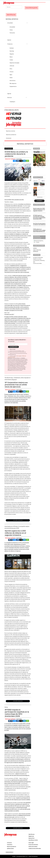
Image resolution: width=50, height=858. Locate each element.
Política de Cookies (33, 846)
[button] (17, 23)
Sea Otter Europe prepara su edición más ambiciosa (39, 224)
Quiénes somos (10, 848)
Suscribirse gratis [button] (31, 8)
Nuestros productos (11, 134)
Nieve (11, 57)
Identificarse (31, 834)
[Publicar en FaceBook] (17, 161)
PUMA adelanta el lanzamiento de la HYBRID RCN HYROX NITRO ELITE (39, 230)
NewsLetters (31, 838)
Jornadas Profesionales (38, 257)
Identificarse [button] (11, 15)
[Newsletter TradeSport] (38, 187)
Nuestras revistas (10, 131)
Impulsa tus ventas (37, 259)
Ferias (11, 30)
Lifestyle (12, 65)
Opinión (9, 40)
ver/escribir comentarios (18, 520)
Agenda (9, 93)
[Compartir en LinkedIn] (24, 161)
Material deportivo (12, 19)
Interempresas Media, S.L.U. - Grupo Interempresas (27, 856)
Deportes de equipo (14, 62)
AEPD (23, 369)
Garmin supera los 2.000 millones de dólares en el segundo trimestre (39, 210)
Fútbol (11, 60)
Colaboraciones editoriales (35, 848)
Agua (11, 74)
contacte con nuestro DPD (20, 367)
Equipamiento (13, 86)
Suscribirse (39, 200)
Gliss (11, 68)
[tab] (25, 23)
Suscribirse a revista (33, 840)
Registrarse (31, 836)
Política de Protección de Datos (17, 370)
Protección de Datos (33, 844)
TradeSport (12, 101)
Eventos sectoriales (37, 263)
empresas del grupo (16, 364)
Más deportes (13, 83)
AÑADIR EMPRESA (9, 852)
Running (12, 51)
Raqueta (12, 54)
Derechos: (12, 365)
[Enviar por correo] (14, 161)
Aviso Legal (19, 355)
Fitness (11, 71)
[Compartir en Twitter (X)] (20, 161)
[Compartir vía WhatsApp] (27, 161)
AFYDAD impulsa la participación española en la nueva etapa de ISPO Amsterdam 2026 (39, 217)
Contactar (8, 138)
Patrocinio (12, 33)
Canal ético (9, 844)
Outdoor (12, 48)
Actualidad (12, 27)
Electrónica (12, 80)
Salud (11, 77)
